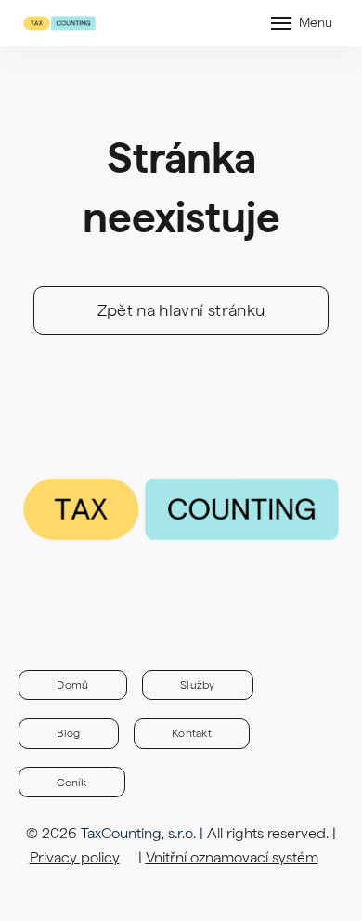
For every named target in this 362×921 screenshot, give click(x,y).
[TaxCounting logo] (59, 23)
